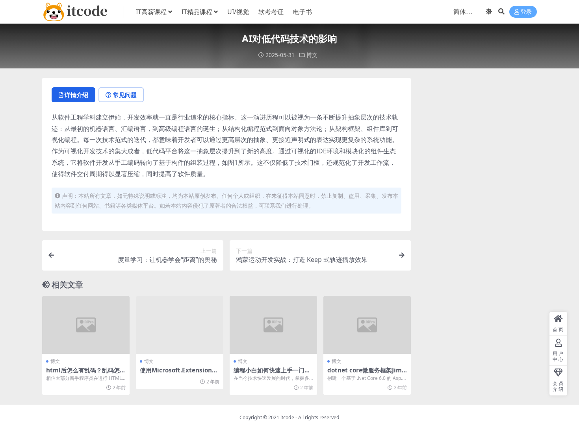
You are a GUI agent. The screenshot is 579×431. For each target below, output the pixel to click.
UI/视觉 (238, 11)
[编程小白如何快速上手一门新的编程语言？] (273, 325)
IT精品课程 (197, 11)
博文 (311, 55)
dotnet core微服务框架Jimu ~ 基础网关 (366, 373)
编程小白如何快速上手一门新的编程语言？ (272, 373)
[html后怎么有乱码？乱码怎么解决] (86, 325)
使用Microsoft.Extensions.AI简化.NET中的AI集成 (178, 373)
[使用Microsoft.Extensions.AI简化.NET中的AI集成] (179, 325)
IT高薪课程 (151, 11)
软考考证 (271, 11)
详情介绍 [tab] (76, 95)
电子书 (302, 11)
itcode (287, 417)
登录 (526, 12)
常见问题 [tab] (125, 95)
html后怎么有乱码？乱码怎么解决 (86, 373)
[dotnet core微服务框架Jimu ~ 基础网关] (367, 325)
